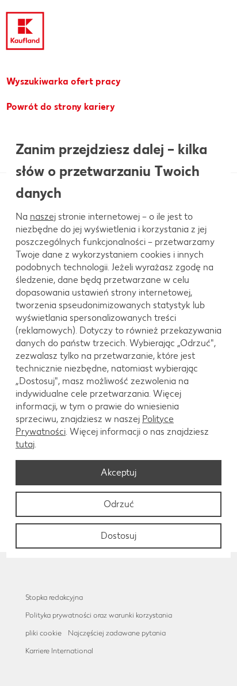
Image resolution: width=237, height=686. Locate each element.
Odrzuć (119, 504)
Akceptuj (118, 472)
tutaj (25, 444)
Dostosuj (118, 535)
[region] (118, 343)
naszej (43, 216)
